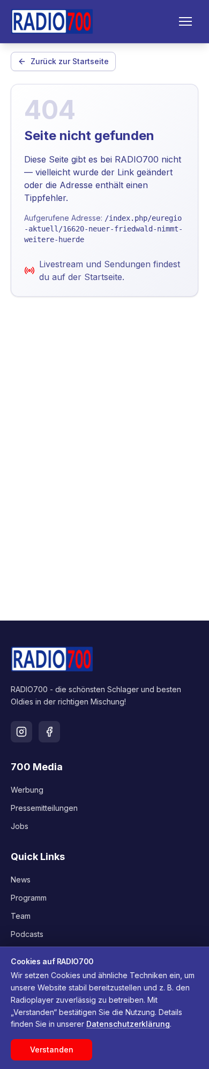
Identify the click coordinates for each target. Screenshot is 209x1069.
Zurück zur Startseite (70, 61)
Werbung (27, 789)
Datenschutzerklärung (128, 1023)
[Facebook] (49, 731)
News (21, 879)
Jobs (19, 826)
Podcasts (27, 934)
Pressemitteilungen (44, 807)
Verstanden (51, 1049)
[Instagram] (21, 731)
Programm (29, 897)
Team (21, 915)
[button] (185, 21)
